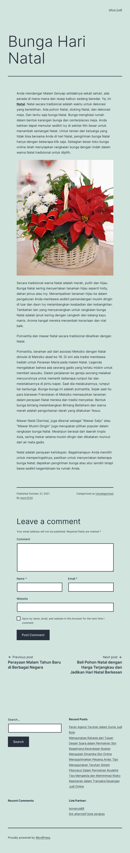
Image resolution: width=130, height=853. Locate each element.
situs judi (115, 10)
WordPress (43, 837)
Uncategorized (104, 493)
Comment (23, 539)
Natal (21, 104)
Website (22, 598)
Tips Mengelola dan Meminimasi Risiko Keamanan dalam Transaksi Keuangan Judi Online (94, 781)
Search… (14, 719)
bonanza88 (76, 808)
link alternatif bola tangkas (87, 814)
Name (22, 578)
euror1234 (26, 497)
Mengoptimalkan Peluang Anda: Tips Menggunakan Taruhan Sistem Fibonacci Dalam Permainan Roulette (93, 765)
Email (72, 578)
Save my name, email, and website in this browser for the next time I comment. (63, 620)
